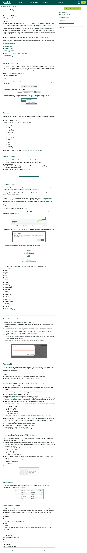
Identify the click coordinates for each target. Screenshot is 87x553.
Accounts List (7, 51)
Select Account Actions (10, 57)
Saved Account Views (9, 43)
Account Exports (8, 48)
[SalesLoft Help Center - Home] (6, 2)
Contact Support (72, 8)
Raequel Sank (6, 537)
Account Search (8, 46)
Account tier (17, 396)
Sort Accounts (7, 55)
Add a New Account (9, 50)
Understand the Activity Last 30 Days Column (15, 53)
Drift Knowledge (32, 2)
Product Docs (47, 2)
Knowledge (59, 2)
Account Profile (31, 423)
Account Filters (8, 45)
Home (20, 2)
